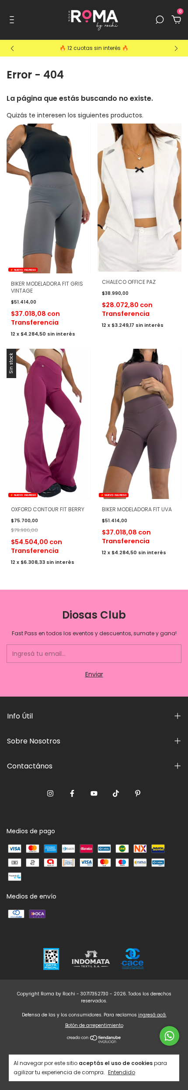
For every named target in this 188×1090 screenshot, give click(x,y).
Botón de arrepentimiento (94, 1025)
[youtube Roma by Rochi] (94, 794)
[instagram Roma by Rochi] (50, 794)
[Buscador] (159, 20)
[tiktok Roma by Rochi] (115, 794)
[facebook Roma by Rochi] (72, 794)
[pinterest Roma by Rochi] (137, 794)
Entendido (121, 1072)
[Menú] (13, 20)
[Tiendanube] (94, 1041)
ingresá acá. (152, 1015)
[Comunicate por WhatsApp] (169, 1036)
